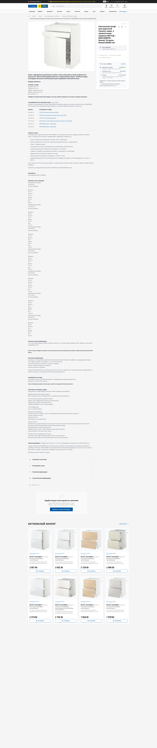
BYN (104, 1)
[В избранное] (125, 26)
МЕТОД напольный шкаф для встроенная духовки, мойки (54, 121)
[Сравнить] (122, 26)
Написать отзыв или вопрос (61, 509)
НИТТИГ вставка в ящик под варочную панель (51, 115)
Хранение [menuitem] (49, 11)
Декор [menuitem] (86, 11)
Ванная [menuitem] (102, 11)
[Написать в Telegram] (111, 1)
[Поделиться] (118, 26)
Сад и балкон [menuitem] (113, 11)
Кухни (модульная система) (52, 16)
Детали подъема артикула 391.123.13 (108, 85)
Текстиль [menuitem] (77, 11)
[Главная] (29, 16)
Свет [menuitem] (94, 11)
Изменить (123, 63)
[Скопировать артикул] (39, 485)
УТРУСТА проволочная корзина (47, 112)
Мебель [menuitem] (40, 11)
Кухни (40, 16)
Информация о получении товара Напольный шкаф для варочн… (112, 81)
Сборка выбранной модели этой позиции (110, 84)
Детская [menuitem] (59, 11)
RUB (108, 1)
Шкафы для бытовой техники (69, 16)
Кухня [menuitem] (68, 11)
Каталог (34, 16)
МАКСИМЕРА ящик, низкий (46, 124)
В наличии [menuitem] (32, 11)
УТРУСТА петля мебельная (46, 118)
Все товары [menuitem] (123, 11)
